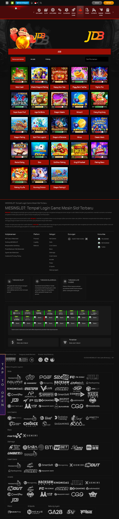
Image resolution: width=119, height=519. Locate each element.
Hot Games (39, 13)
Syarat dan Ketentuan (12, 253)
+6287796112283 (78, 239)
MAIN (21, 75)
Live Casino (53, 13)
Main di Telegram (23, 3)
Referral (36, 246)
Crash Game (73, 14)
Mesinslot (7, 212)
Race (59, 13)
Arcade (80, 13)
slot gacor (33, 218)
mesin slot (35, 224)
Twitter (103, 247)
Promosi (107, 13)
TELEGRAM (105, 239)
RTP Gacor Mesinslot (11, 239)
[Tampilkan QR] (86, 239)
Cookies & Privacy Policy (13, 256)
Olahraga (66, 13)
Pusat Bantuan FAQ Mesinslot (14, 249)
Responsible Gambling (12, 246)
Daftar (108, 3)
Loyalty (36, 242)
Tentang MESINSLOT (11, 242)
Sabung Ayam (100, 14)
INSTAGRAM (105, 243)
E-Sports (94, 13)
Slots (46, 13)
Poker (87, 13)
